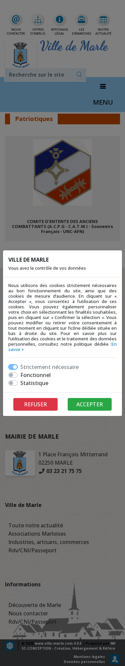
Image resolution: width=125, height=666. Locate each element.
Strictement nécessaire (49, 367)
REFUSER (35, 404)
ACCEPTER (89, 404)
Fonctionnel (35, 375)
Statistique (34, 383)
